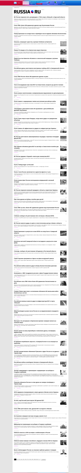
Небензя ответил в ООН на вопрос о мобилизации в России (32, 432)
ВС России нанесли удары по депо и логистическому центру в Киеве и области (38, 223)
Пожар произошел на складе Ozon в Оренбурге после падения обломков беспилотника (40, 33)
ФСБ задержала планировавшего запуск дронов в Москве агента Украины (36, 392)
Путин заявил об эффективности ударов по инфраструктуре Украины (35, 128)
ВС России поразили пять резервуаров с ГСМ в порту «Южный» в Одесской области (39, 17)
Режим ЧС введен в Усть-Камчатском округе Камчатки (30, 50)
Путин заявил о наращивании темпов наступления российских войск (35, 101)
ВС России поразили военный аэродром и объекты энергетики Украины (36, 190)
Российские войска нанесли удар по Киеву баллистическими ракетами (35, 266)
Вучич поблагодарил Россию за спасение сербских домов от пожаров (35, 450)
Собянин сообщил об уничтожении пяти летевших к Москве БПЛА (34, 216)
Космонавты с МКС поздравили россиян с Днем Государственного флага (36, 273)
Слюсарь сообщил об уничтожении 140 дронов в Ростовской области (35, 251)
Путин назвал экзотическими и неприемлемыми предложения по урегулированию (39, 93)
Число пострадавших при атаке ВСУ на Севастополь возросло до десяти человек (38, 85)
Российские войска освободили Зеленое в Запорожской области (33, 362)
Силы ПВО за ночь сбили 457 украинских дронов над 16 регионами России (36, 207)
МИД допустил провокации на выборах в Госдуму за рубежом (32, 424)
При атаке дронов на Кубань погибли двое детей (28, 199)
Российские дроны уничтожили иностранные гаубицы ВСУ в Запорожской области (39, 68)
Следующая (43, 459)
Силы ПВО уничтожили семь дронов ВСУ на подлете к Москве (33, 408)
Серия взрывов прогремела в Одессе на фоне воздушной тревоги (34, 258)
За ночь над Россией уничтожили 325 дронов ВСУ (29, 400)
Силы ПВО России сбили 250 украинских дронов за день (31, 76)
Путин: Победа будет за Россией (24, 164)
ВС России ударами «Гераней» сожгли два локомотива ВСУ (32, 156)
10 (34, 459)
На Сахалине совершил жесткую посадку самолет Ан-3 (30, 416)
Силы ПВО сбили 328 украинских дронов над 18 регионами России (34, 25)
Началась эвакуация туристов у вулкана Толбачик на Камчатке (33, 42)
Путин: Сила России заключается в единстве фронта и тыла (32, 172)
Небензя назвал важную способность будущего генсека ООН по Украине (36, 440)
